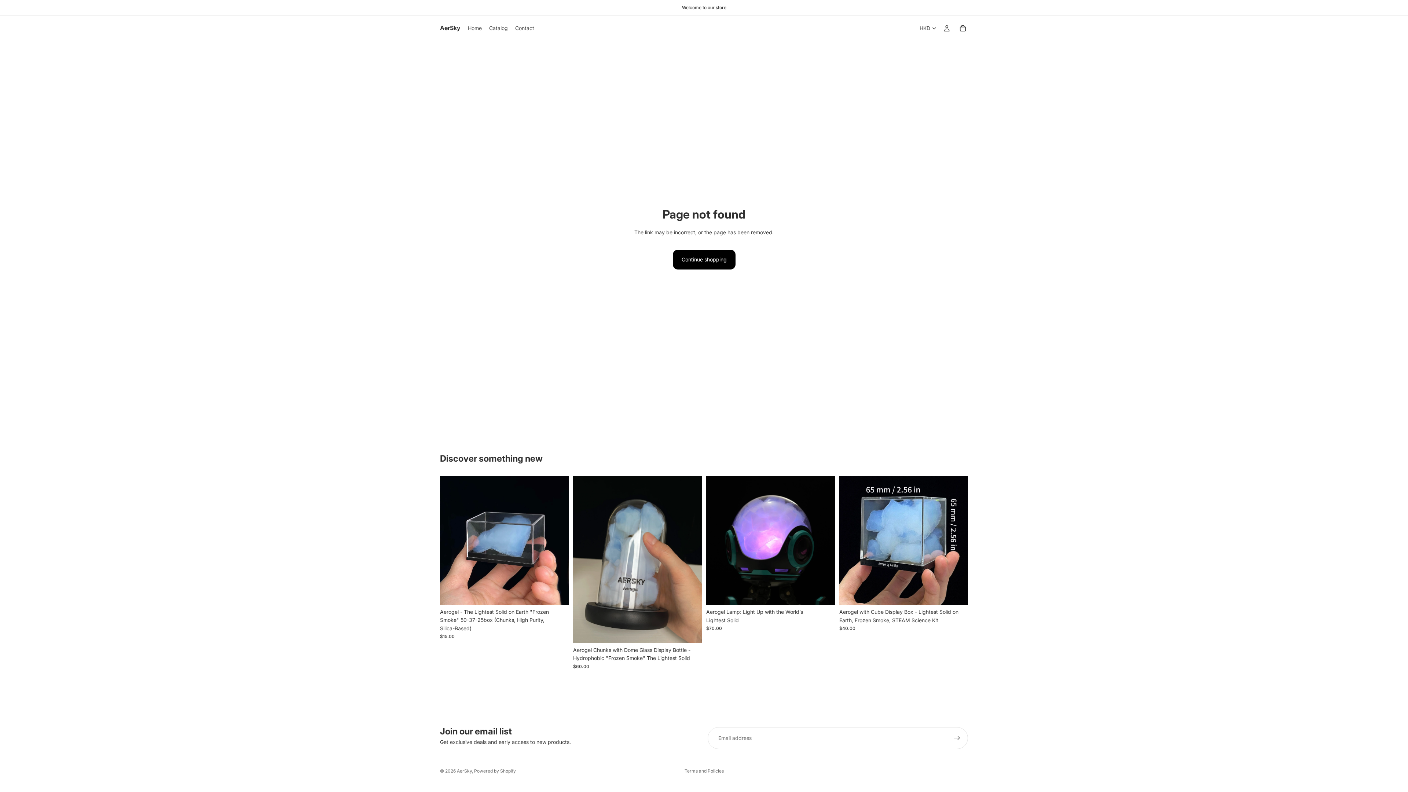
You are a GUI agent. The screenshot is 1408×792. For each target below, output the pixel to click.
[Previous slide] (451, 541)
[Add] (557, 593)
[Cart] (963, 28)
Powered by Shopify (495, 771)
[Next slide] (558, 541)
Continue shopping (704, 259)
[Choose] (823, 594)
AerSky (464, 771)
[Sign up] (957, 738)
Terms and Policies (704, 771)
